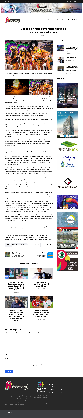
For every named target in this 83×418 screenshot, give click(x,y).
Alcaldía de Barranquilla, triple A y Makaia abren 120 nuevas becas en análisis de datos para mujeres (72, 69)
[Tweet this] (44, 244)
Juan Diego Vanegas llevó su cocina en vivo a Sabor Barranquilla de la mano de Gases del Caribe (16, 286)
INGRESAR (75, 1)
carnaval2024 (23, 244)
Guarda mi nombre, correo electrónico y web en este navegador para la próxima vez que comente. (26, 366)
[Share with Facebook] (42, 244)
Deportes (34, 19)
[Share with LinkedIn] (46, 244)
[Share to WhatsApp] (49, 244)
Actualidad (26, 19)
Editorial (58, 19)
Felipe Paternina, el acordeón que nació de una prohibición (42, 284)
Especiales (50, 19)
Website (7, 359)
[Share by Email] (52, 244)
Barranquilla (15, 244)
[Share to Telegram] (51, 244)
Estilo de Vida (42, 19)
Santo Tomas (8, 246)
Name (6, 350)
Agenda (64, 19)
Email (6, 354)
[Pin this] (47, 244)
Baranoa (7, 244)
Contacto (7, 1)
